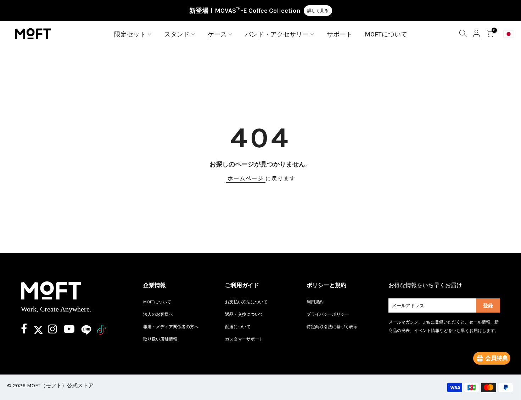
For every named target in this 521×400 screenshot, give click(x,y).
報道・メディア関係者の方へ (170, 326)
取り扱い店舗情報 (160, 339)
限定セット (130, 34)
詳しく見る (318, 10)
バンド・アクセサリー (277, 34)
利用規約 (315, 301)
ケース (217, 34)
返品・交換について (244, 314)
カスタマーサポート (244, 339)
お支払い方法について (246, 301)
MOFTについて (386, 34)
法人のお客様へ (158, 314)
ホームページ (246, 178)
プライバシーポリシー (328, 314)
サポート (339, 34)
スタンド (177, 34)
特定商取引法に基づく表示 (332, 326)
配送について (238, 326)
